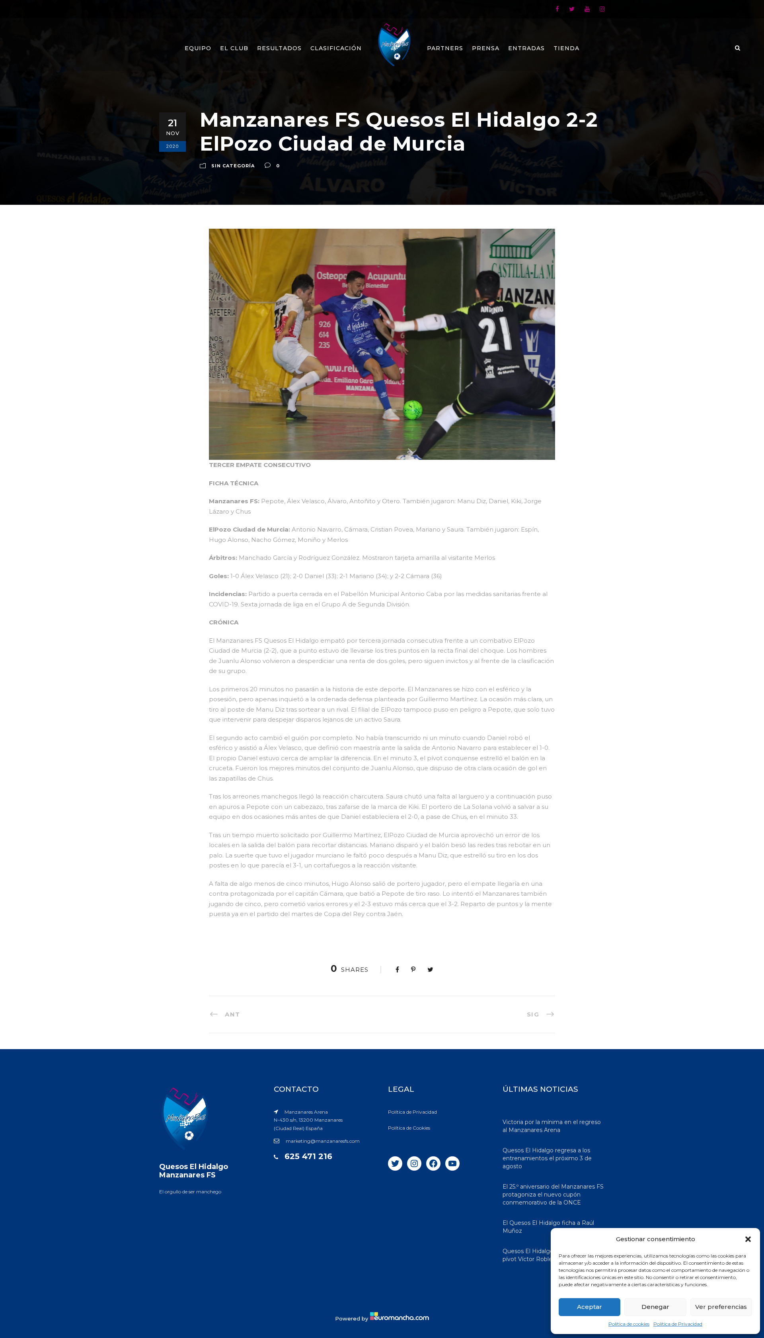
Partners (445, 48)
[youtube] (587, 9)
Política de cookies (628, 1324)
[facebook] (557, 9)
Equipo (198, 48)
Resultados (279, 48)
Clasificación (336, 48)
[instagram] (602, 9)
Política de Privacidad (677, 1324)
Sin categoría (233, 166)
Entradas (526, 48)
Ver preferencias (721, 1307)
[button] (748, 1239)
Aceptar (589, 1307)
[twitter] (572, 9)
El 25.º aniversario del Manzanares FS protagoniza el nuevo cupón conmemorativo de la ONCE (553, 1194)
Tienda (566, 48)
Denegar (655, 1307)
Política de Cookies (409, 1128)
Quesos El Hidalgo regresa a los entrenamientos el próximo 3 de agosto (547, 1158)
